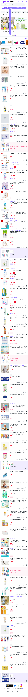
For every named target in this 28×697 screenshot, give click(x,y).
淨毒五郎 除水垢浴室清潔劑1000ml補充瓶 (18, 57)
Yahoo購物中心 (8, 2)
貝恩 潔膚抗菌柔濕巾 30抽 (16, 384)
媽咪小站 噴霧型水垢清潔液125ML (18, 442)
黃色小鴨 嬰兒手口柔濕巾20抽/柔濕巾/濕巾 (18, 665)
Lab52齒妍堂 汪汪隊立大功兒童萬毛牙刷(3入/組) (18, 222)
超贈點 (24, 8)
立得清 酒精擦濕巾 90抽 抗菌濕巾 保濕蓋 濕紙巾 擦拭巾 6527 (18, 375)
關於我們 (13, 691)
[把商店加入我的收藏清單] (26, 257)
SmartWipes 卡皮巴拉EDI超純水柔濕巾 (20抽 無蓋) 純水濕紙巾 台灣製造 (18, 67)
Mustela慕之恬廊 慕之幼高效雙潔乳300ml (18, 655)
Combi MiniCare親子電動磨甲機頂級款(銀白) (18, 559)
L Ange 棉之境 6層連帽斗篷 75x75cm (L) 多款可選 (18, 367)
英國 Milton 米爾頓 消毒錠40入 (17, 394)
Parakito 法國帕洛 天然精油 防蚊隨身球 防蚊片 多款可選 (18, 598)
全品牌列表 (25, 38)
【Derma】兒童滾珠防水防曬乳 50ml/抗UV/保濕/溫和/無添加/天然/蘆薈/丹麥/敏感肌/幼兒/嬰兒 (18, 512)
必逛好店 (9, 24)
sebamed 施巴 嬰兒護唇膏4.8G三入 (17, 279)
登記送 (9, 11)
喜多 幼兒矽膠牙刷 (13, 606)
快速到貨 (9, 16)
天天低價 (9, 19)
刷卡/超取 (10, 26)
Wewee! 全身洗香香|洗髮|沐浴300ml (18, 577)
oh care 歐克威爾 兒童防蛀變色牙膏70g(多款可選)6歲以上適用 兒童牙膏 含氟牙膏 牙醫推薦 (18, 86)
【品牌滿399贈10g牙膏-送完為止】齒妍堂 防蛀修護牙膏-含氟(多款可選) (18, 636)
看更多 (9, 34)
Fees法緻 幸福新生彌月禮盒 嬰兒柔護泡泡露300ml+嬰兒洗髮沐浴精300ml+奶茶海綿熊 (18, 126)
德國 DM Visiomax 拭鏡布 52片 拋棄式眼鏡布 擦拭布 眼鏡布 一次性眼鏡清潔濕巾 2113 (18, 134)
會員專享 (9, 29)
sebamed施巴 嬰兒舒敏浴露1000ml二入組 (18, 164)
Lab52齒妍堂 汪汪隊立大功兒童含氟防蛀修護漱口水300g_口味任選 (18, 550)
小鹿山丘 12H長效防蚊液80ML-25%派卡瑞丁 (18, 289)
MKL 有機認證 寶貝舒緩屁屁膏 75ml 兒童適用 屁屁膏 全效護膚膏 (18, 618)
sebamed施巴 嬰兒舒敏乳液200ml (17, 270)
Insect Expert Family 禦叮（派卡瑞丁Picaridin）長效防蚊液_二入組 (18, 232)
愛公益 (9, 32)
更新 (23, 688)
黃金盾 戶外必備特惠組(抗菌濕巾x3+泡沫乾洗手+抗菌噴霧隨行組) (18, 588)
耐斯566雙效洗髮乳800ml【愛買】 (18, 114)
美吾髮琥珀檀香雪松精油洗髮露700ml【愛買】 (18, 327)
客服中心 (8, 691)
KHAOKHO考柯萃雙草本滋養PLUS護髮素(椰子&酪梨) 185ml (18, 425)
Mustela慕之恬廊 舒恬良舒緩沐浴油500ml (18, 318)
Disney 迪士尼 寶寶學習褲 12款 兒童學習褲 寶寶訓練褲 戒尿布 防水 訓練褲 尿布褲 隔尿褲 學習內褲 (18, 540)
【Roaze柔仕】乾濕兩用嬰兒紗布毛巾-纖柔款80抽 (18, 192)
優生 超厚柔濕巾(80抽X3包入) (17, 519)
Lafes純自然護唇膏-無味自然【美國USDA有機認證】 (18, 308)
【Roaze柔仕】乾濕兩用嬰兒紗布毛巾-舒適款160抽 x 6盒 (18, 240)
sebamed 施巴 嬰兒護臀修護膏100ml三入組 (18, 337)
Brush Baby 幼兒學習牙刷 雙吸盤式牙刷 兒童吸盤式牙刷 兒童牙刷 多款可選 (18, 405)
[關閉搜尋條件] (8, 4)
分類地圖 (18, 695)
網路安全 (9, 695)
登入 (20, 1)
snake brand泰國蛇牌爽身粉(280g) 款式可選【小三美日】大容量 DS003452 (18, 48)
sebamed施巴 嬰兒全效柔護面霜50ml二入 (18, 299)
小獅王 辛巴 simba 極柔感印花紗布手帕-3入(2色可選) (18, 530)
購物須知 (18, 691)
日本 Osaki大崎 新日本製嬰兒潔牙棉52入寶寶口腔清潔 (18, 96)
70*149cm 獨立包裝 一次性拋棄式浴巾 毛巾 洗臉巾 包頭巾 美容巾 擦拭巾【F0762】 (18, 346)
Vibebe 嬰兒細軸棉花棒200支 (17, 452)
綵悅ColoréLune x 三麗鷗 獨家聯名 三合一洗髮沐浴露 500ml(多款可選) (18, 645)
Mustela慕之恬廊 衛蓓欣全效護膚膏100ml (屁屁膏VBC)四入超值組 (18, 183)
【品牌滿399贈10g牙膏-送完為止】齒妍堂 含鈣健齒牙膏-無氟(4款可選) (18, 433)
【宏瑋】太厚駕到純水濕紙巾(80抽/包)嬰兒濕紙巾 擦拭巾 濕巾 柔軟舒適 (18, 501)
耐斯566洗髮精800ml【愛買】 (17, 105)
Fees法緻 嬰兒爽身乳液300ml (16, 626)
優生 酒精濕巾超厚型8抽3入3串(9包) (18, 413)
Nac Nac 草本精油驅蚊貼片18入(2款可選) (18, 76)
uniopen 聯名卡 (15, 8)
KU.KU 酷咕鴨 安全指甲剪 (16, 471)
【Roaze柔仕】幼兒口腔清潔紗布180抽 (18, 153)
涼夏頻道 (9, 21)
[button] (12, 35)
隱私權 (14, 695)
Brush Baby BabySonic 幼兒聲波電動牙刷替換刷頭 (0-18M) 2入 (18, 203)
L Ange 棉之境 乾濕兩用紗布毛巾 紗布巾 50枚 (18, 483)
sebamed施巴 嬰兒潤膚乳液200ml (17, 172)
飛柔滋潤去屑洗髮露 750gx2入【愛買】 (18, 491)
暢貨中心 (9, 13)
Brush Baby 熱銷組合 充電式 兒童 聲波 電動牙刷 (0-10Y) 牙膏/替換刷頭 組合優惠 (18, 213)
